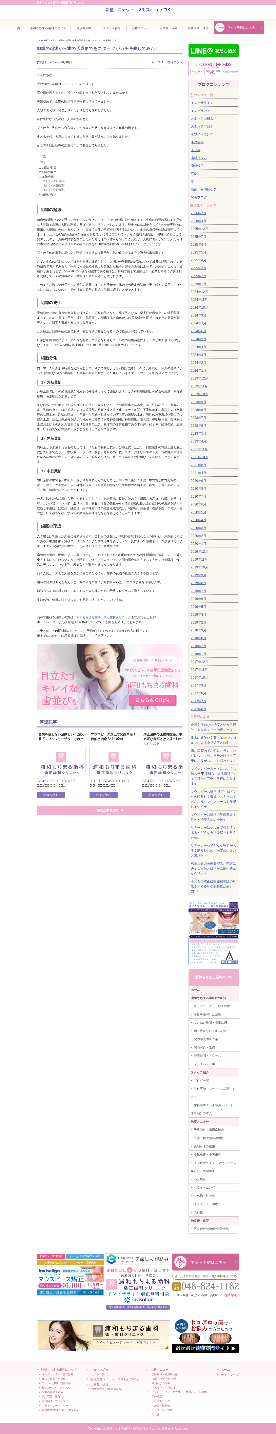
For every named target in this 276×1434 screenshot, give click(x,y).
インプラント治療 (206, 1204)
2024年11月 (199, 299)
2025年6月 (198, 244)
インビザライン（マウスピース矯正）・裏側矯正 (213, 1167)
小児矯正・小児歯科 (207, 1154)
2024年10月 (199, 307)
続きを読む (51, 795)
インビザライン (202, 103)
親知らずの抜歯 (204, 1146)
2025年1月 (198, 284)
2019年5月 (198, 606)
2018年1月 (198, 654)
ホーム (21, 29)
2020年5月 (198, 512)
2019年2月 (198, 622)
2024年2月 (198, 362)
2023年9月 (198, 402)
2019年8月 (198, 583)
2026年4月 (198, 221)
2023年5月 (198, 433)
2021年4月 (198, 473)
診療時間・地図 (198, 29)
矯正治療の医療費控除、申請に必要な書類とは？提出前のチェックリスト (213, 868)
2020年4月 (198, 520)
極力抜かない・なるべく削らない (83, 29)
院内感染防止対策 (206, 1039)
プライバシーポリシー (209, 1064)
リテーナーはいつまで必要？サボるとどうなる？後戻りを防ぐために (213, 832)
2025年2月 (198, 276)
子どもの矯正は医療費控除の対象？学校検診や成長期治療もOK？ (213, 886)
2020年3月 (198, 528)
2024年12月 (199, 292)
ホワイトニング (202, 134)
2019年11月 (199, 559)
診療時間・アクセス (207, 1055)
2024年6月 (198, 331)
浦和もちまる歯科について (50, 29)
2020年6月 (198, 504)
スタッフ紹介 (111, 29)
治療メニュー (140, 29)
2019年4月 (198, 614)
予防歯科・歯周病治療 (209, 1129)
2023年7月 (198, 417)
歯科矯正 (197, 166)
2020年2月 (198, 536)
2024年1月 (198, 370)
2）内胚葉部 (57, 185)
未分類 (195, 150)
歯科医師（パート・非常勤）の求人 (213, 1093)
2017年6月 (198, 709)
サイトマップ (230, 1374)
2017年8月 (198, 693)
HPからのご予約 (81, 630)
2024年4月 (198, 347)
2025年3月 (198, 268)
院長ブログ (199, 197)
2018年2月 (198, 646)
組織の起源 (49, 167)
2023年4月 (198, 441)
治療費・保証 (168, 29)
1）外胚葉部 (57, 181)
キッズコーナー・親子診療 (212, 1006)
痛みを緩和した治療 (207, 1014)
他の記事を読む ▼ (110, 810)
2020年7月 (198, 496)
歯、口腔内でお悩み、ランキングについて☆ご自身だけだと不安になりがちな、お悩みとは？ (213, 755)
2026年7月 (198, 213)
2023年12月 (199, 378)
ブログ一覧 (201, 1080)
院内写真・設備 (204, 1047)
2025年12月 (199, 229)
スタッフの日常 (202, 118)
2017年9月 (198, 685)
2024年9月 (198, 315)
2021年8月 (198, 465)
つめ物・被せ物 (204, 1195)
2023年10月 (199, 394)
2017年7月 (198, 701)
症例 (194, 173)
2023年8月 (198, 410)
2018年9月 (198, 630)
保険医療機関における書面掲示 (60, 1410)
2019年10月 (199, 567)
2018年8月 (198, 638)
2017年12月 (199, 662)
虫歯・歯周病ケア (204, 189)
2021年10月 (199, 457)
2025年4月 (198, 260)
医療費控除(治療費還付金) (211, 1229)
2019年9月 (198, 575)
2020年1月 (198, 543)
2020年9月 (198, 480)
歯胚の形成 (49, 194)
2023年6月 (198, 425)
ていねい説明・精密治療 (210, 1022)
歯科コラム (174, 62)
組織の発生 (49, 172)
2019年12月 (199, 551)
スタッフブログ (202, 126)
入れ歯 (198, 1212)
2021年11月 (199, 449)
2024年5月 (198, 339)
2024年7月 (198, 323)
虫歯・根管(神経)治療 (208, 1138)
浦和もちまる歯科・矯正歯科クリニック (103, 617)
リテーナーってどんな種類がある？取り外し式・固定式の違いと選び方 (213, 850)
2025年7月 (198, 236)
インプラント (200, 110)
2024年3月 (198, 354)
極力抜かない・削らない (210, 1031)
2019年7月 (198, 591)
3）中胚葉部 (57, 189)
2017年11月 (199, 669)
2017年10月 (199, 677)
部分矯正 (200, 1179)
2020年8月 (198, 488)
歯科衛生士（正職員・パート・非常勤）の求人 (213, 1109)
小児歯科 (197, 142)
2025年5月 (198, 252)
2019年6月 (198, 599)
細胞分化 (48, 176)
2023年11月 (199, 386)
